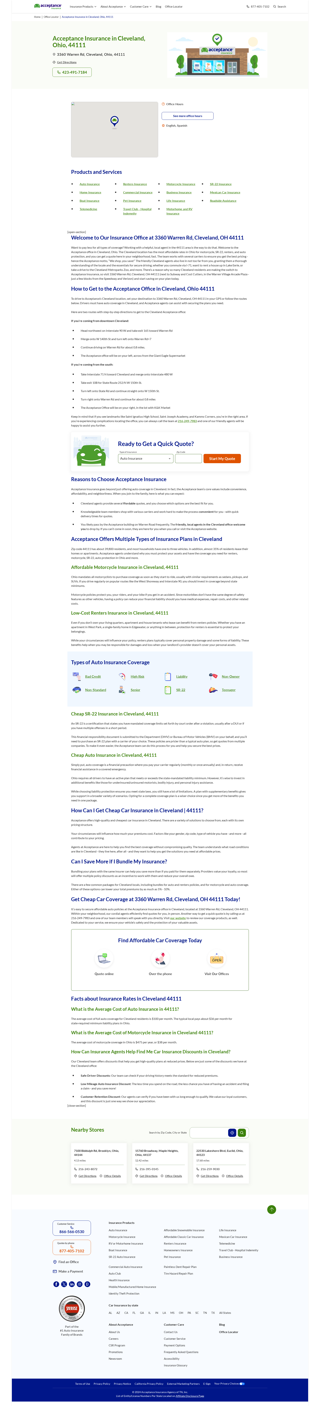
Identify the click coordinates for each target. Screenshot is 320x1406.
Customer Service (175, 1338)
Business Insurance (179, 192)
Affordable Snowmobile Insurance (184, 1230)
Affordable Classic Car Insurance (184, 1236)
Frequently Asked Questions (181, 1352)
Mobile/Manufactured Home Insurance (132, 1286)
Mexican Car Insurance (225, 192)
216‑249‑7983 (187, 421)
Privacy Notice (122, 1383)
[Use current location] (232, 1133)
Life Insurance (175, 200)
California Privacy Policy (149, 1383)
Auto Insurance (90, 184)
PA (189, 1312)
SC (197, 1312)
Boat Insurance (89, 200)
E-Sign (207, 1383)
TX (213, 1312)
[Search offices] (242, 1133)
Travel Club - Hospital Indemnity (238, 1250)
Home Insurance (90, 192)
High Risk (137, 676)
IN (156, 1312)
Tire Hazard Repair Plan (178, 1273)
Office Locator (174, 6)
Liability (181, 676)
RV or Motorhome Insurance (126, 1243)
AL (110, 1312)
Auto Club (115, 1273)
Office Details (112, 1176)
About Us (114, 1332)
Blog (158, 6)
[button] (114, 122)
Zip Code (180, 452)
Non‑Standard (95, 690)
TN (205, 1312)
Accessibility (171, 1358)
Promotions (116, 1352)
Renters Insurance (135, 184)
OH (181, 1312)
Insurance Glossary (175, 1365)
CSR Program (117, 1345)
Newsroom (115, 1358)
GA (142, 1312)
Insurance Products (81, 6)
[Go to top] (271, 1209)
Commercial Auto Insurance (125, 1266)
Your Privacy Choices (226, 1383)
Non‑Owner (231, 676)
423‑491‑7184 (74, 72)
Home (37, 16)
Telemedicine (88, 209)
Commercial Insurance (138, 192)
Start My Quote (222, 458)
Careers (114, 1338)
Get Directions (66, 62)
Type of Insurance (128, 452)
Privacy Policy (102, 1383)
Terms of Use (82, 1383)
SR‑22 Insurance (221, 184)
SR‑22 (180, 690)
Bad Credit (93, 676)
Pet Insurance (132, 200)
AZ (118, 1312)
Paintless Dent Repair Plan (180, 1266)
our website (178, 918)
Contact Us (171, 1332)
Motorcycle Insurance (180, 184)
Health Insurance (119, 1280)
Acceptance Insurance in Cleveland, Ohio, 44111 (87, 16)
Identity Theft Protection (124, 1293)
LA (164, 1312)
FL (134, 1312)
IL (149, 1312)
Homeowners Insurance (178, 1250)
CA (126, 1312)
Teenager (229, 690)
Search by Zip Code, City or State (168, 1132)
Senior (135, 690)
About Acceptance (112, 6)
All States (225, 1312)
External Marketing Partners (183, 1383)
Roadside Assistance (223, 200)
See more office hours (187, 116)
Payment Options (174, 1345)
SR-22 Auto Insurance (122, 1256)
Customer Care (139, 6)
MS (172, 1312)
